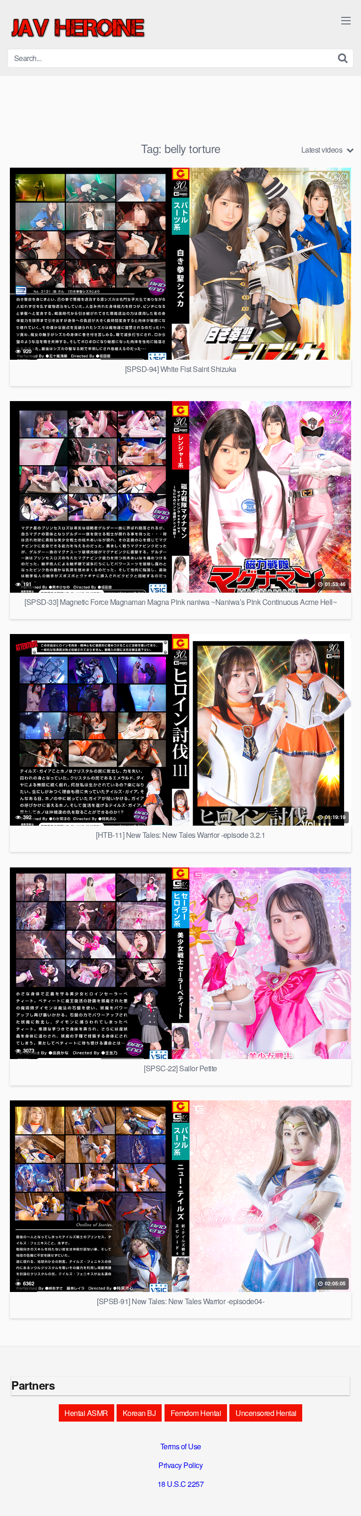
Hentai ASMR (86, 1413)
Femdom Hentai (196, 1413)
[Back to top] (344, 1495)
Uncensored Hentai (266, 1413)
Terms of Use (180, 1446)
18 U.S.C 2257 (180, 1483)
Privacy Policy (180, 1465)
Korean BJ (139, 1413)
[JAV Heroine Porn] (78, 28)
